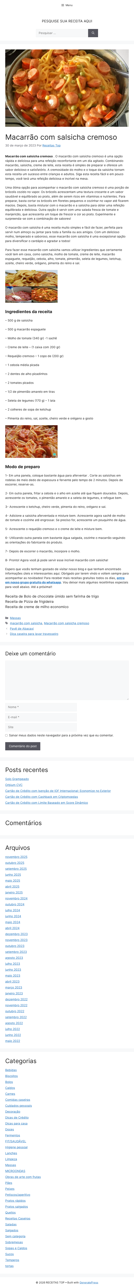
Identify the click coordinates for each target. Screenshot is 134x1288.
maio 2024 (12, 922)
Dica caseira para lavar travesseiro (34, 634)
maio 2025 (12, 880)
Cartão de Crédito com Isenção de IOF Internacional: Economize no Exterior (58, 791)
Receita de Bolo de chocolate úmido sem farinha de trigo (52, 596)
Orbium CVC (14, 785)
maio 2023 (12, 975)
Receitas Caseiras (17, 1218)
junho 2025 (13, 874)
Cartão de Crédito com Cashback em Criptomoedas (41, 797)
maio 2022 (12, 1041)
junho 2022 (13, 1035)
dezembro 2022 (16, 999)
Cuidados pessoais (18, 1105)
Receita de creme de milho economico (37, 607)
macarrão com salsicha (26, 623)
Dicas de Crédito (17, 1117)
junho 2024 (13, 916)
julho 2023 (12, 963)
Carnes (10, 1094)
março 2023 (13, 987)
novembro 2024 (16, 898)
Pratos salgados (16, 1206)
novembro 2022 (16, 1005)
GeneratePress (89, 1282)
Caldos (10, 1088)
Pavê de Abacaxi (22, 628)
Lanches (11, 1153)
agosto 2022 (14, 1023)
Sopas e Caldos (16, 1248)
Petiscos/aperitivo (17, 1194)
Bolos (9, 1082)
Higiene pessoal (16, 1147)
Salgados (11, 1230)
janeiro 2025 (14, 892)
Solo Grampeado (17, 779)
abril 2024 (12, 928)
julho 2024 (12, 910)
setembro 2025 (16, 868)
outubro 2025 (14, 863)
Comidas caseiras (17, 1100)
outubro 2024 (14, 904)
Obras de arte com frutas (23, 1177)
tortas (9, 1266)
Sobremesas (14, 1242)
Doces (9, 1129)
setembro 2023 (16, 952)
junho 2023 (13, 969)
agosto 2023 (14, 958)
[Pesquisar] (93, 33)
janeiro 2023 (14, 993)
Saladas (11, 1224)
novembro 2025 (16, 857)
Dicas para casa (16, 1123)
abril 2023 (12, 981)
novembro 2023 (16, 940)
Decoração (12, 1111)
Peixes (9, 1189)
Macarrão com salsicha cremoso (66, 623)
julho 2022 (12, 1029)
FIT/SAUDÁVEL (15, 1141)
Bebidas (11, 1070)
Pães (8, 1183)
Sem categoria (15, 1236)
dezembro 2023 (16, 934)
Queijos (10, 1212)
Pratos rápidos (15, 1200)
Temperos (12, 1260)
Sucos (9, 1254)
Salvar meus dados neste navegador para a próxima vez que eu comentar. (61, 735)
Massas (15, 618)
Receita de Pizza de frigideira (29, 601)
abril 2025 (12, 886)
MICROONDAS (15, 1171)
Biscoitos (11, 1076)
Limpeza (11, 1159)
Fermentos (12, 1135)
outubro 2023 (14, 946)
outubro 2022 (14, 1011)
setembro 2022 (16, 1017)
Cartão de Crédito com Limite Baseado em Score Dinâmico (46, 802)
